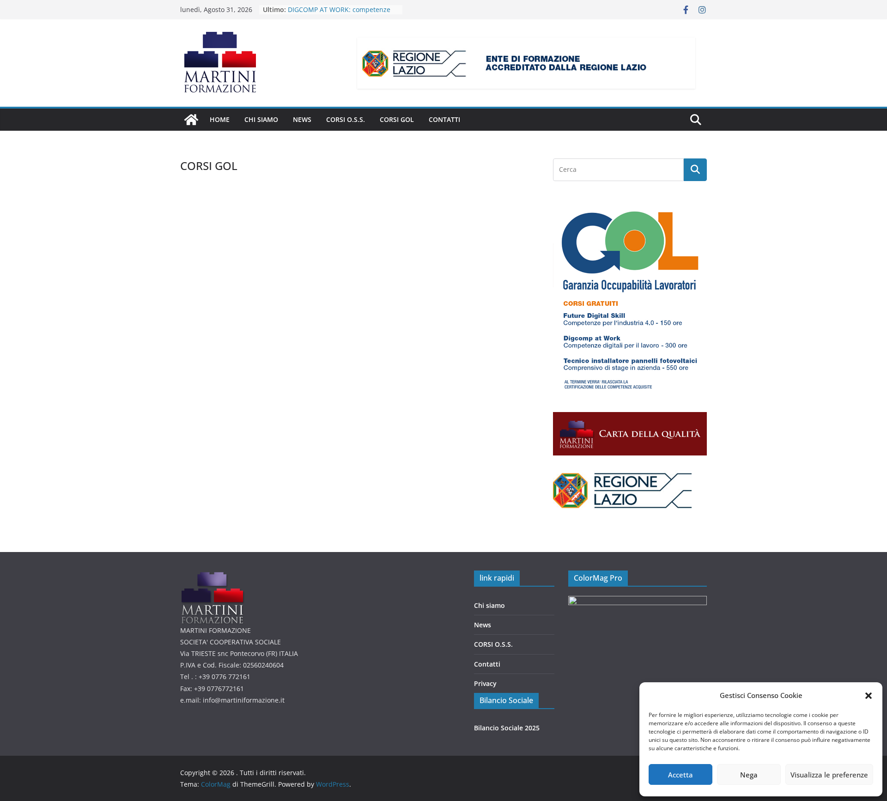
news (302, 119)
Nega (749, 774)
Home (220, 119)
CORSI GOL (397, 119)
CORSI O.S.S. (345, 119)
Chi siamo (261, 119)
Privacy (485, 683)
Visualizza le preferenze (829, 774)
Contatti (444, 119)
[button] (868, 695)
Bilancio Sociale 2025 (507, 727)
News (482, 624)
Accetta (680, 774)
